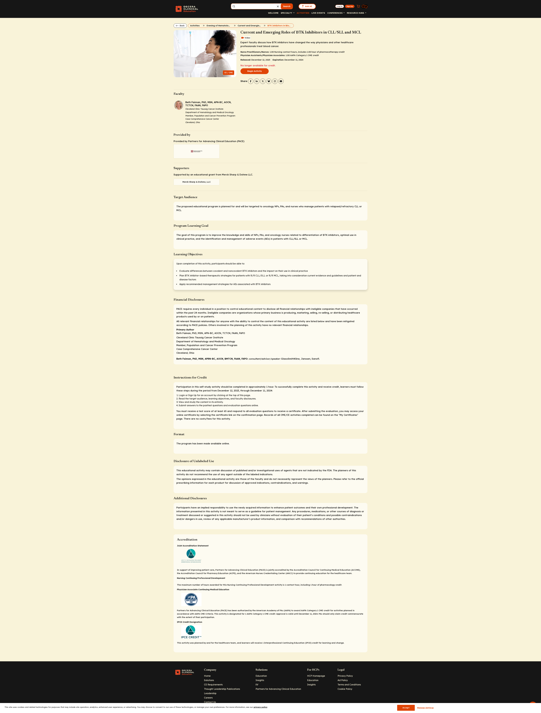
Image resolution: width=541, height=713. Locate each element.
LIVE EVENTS (318, 13)
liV (257, 684)
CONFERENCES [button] (335, 13)
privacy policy (260, 707)
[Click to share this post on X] (262, 81)
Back (182, 25)
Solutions (209, 680)
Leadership (210, 693)
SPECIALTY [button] (287, 13)
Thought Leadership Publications (222, 689)
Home (207, 675)
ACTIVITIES (303, 13)
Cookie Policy (345, 689)
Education (261, 675)
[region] (270, 708)
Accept (406, 708)
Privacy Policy (345, 675)
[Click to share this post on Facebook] (250, 81)
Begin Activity (254, 71)
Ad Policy (343, 680)
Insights (260, 680)
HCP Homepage (316, 675)
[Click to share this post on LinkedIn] (256, 81)
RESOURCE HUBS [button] (356, 13)
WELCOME (273, 13)
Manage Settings (425, 708)
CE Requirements (213, 684)
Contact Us (210, 702)
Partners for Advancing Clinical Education (278, 689)
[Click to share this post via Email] (281, 81)
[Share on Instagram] (275, 81)
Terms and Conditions (349, 684)
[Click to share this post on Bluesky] (268, 81)
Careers (208, 697)
